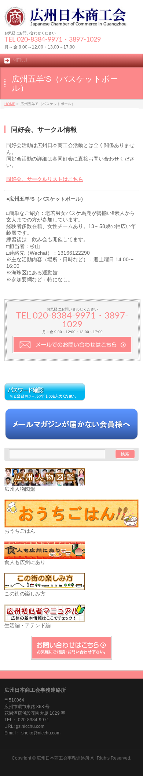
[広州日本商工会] (71, 18)
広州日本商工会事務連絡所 (63, 758)
